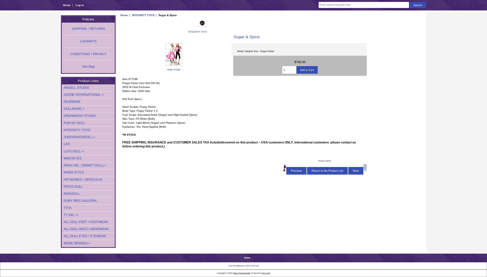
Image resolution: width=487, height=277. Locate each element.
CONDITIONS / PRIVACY (88, 54)
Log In (80, 5)
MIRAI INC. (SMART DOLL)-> (85, 165)
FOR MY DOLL (74, 123)
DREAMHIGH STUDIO (80, 116)
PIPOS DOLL (73, 186)
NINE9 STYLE (74, 172)
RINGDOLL (72, 193)
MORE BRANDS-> (77, 243)
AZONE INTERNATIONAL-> (84, 95)
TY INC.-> (71, 215)
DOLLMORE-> (74, 109)
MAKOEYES (72, 158)
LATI (67, 144)
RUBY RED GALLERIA (80, 201)
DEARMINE (72, 102)
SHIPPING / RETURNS (88, 29)
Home (66, 5)
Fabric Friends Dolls (241, 273)
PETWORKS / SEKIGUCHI (83, 179)
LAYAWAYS (88, 41)
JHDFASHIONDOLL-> (79, 137)
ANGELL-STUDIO (76, 87)
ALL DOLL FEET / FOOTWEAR (86, 222)
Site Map (88, 66)
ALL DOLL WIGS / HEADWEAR (86, 229)
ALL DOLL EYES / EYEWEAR (85, 236)
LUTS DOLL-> (74, 151)
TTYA (68, 208)
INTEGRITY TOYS (143, 15)
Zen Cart (266, 273)
